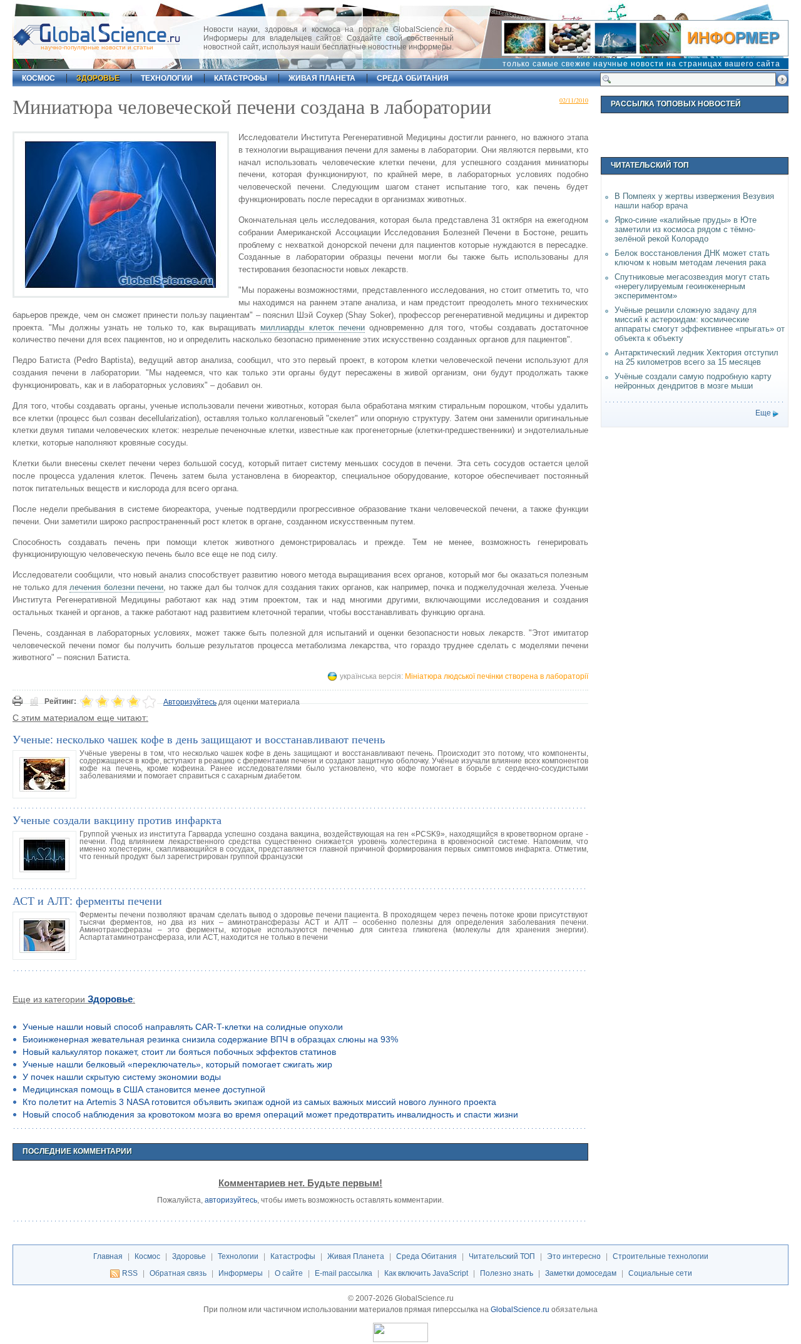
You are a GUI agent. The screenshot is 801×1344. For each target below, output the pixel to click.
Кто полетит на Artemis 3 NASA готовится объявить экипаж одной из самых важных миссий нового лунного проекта (259, 1102)
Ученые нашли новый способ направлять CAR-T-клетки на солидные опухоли (183, 1027)
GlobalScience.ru (520, 1309)
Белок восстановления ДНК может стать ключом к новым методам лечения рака (692, 257)
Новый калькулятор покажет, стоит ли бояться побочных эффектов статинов (179, 1052)
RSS (130, 1273)
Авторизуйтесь (190, 702)
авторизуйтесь (231, 1200)
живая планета (321, 78)
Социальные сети (660, 1273)
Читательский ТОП (502, 1256)
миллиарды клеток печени (312, 327)
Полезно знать (506, 1273)
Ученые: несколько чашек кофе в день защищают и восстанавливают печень (199, 738)
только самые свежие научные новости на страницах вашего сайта (641, 63)
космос (38, 78)
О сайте (289, 1273)
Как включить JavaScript (426, 1273)
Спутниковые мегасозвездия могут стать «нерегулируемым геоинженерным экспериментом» (692, 286)
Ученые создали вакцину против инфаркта (117, 819)
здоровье (98, 78)
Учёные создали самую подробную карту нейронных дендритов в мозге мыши (693, 381)
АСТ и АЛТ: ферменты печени (87, 900)
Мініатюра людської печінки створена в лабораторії (496, 676)
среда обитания (413, 78)
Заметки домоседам (580, 1273)
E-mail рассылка (343, 1273)
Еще (763, 413)
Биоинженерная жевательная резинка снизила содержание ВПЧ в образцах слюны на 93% (210, 1039)
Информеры (240, 1273)
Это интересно (574, 1256)
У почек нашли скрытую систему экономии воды (122, 1077)
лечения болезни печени (116, 587)
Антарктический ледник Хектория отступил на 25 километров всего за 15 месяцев (696, 357)
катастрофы (240, 78)
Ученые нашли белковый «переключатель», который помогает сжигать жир (177, 1064)
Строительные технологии (660, 1256)
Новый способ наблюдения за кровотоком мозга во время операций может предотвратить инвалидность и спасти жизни (270, 1114)
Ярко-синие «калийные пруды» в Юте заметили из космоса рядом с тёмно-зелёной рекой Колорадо (686, 229)
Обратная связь (178, 1273)
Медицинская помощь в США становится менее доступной (144, 1089)
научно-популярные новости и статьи (97, 47)
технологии (167, 78)
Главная (108, 1256)
